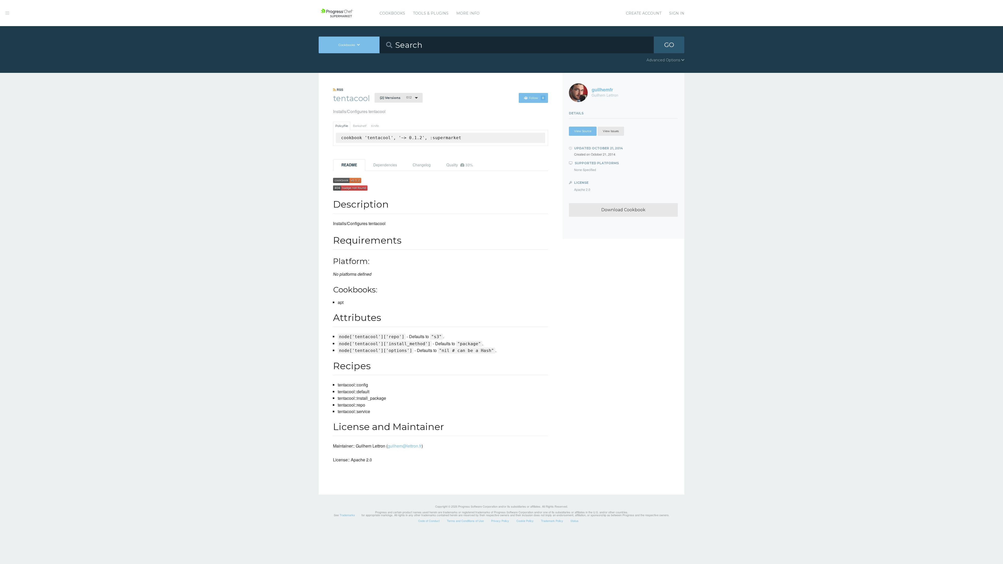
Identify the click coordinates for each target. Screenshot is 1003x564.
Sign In (676, 13)
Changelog (422, 164)
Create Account (643, 13)
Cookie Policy (525, 521)
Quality (459, 164)
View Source (582, 131)
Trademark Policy (552, 521)
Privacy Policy (500, 521)
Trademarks (347, 515)
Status (574, 521)
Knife (375, 126)
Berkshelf (359, 126)
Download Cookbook (623, 209)
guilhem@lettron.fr (405, 446)
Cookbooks (392, 13)
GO (669, 45)
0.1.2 (396, 98)
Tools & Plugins (430, 13)
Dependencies (385, 164)
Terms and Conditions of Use (465, 521)
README (349, 164)
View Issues (611, 131)
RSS (339, 89)
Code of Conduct (429, 521)
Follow (536, 98)
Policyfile (341, 126)
